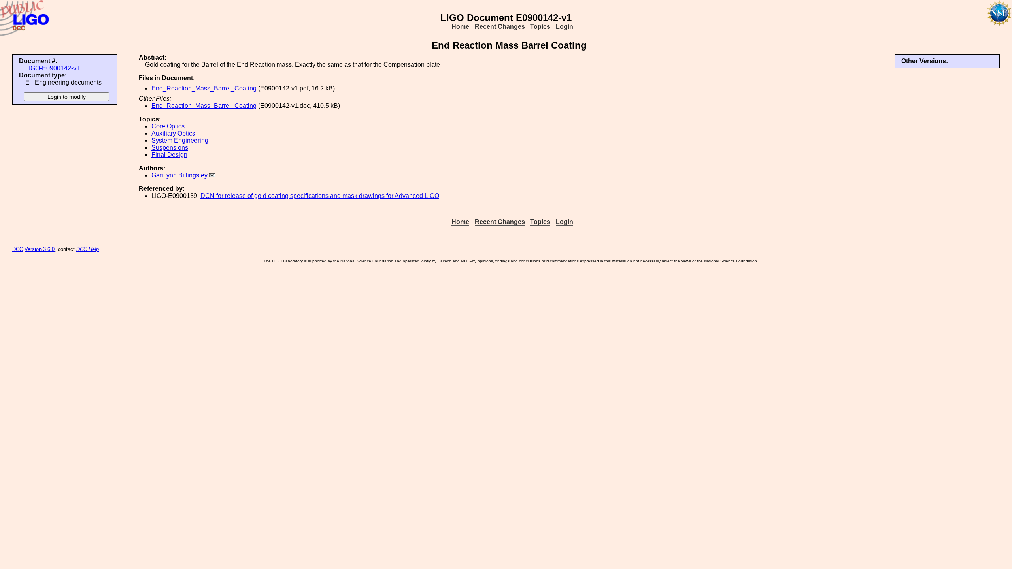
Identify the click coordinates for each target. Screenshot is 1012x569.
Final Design (169, 154)
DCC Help (87, 249)
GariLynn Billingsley (179, 175)
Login (564, 26)
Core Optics (168, 126)
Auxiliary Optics (173, 133)
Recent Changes (500, 26)
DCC (17, 249)
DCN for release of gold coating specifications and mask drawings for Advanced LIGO (319, 195)
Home (460, 26)
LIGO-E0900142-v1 (52, 68)
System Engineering (179, 140)
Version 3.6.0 (40, 249)
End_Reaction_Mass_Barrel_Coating (204, 88)
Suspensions (169, 147)
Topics (540, 26)
